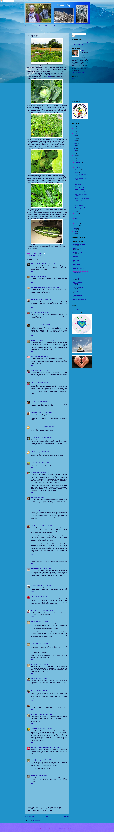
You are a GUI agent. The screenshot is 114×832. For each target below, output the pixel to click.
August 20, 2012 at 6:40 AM (46, 610)
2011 (75, 229)
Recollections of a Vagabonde (78, 282)
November (78, 165)
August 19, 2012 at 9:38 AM (45, 510)
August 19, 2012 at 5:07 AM (44, 472)
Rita (32, 775)
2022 (75, 135)
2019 (75, 143)
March (76, 220)
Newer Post (29, 817)
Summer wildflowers (80, 203)
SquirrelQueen (34, 760)
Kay (32, 678)
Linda (32, 370)
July (76, 211)
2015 (75, 153)
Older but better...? (78, 268)
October (77, 167)
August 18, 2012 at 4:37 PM (43, 324)
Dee (32, 621)
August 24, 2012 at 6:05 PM (40, 775)
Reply (32, 271)
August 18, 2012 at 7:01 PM (41, 401)
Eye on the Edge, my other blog (80, 42)
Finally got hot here (79, 205)
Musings (75, 256)
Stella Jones (34, 452)
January (77, 225)
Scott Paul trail (78, 184)
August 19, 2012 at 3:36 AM (45, 452)
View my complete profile (78, 72)
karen (32, 705)
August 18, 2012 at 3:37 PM (48, 263)
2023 (75, 133)
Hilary (32, 401)
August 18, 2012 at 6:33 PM (41, 382)
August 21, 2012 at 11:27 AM (44, 714)
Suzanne (33, 324)
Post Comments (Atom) (38, 820)
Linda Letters (76, 264)
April (76, 218)
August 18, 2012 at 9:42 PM (45, 437)
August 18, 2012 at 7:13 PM (45, 412)
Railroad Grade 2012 (80, 200)
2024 (75, 131)
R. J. (32, 596)
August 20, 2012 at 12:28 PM (40, 621)
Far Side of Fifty (35, 426)
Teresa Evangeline (35, 263)
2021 (75, 138)
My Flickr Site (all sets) (77, 44)
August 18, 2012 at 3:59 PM (54, 287)
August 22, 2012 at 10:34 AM (55, 747)
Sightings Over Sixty (79, 287)
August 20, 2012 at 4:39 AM (40, 596)
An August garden (79, 189)
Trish (32, 559)
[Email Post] (44, 253)
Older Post (65, 817)
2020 (75, 140)
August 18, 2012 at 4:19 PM (44, 299)
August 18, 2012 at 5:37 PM (41, 370)
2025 (75, 128)
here (49, 76)
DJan (82, 50)
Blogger (72, 828)
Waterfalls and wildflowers (81, 191)
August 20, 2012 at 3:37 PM (40, 691)
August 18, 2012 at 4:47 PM (47, 340)
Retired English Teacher (79, 299)
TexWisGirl (33, 312)
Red (32, 276)
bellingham (33, 255)
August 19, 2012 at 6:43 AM (40, 497)
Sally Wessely (34, 525)
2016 (75, 150)
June (32, 356)
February (77, 223)
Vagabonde (34, 728)
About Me (74, 81)
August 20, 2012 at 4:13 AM (44, 585)
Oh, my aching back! (80, 182)
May (76, 216)
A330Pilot (61, 828)
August (77, 172)
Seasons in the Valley (79, 244)
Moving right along (79, 187)
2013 (75, 158)
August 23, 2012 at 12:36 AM (46, 760)
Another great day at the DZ (82, 198)
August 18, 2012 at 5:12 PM (41, 356)
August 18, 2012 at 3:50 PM (40, 276)
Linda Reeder (34, 437)
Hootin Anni (34, 714)
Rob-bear (33, 462)
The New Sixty (77, 291)
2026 (75, 126)
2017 (75, 148)
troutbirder (33, 585)
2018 (75, 145)
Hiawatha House (77, 252)
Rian (32, 497)
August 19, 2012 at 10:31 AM (45, 525)
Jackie (32, 382)
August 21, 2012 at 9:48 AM (41, 705)
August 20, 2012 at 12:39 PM (40, 664)
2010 (75, 231)
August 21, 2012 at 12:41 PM (44, 728)
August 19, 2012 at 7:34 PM (41, 559)
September (78, 169)
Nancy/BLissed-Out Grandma (38, 287)
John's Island (77, 272)
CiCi (32, 691)
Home (47, 817)
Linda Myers (34, 412)
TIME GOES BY (77, 295)
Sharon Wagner (35, 610)
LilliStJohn (33, 472)
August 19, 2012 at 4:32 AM (43, 462)
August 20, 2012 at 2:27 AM (44, 568)
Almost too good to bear (81, 208)
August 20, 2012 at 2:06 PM (40, 678)
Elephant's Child (35, 340)
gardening (39, 255)
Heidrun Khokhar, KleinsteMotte (39, 747)
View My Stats (75, 309)
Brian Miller (34, 299)
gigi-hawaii (76, 260)
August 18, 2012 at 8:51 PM (47, 426)
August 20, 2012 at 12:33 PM (40, 643)
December (78, 162)
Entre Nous (34, 568)
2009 (75, 233)
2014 (75, 155)
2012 (75, 160)
